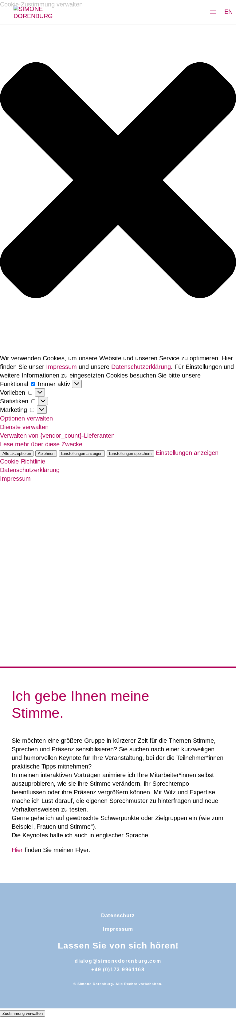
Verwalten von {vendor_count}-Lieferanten (57, 435)
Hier (17, 850)
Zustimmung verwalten (22, 1013)
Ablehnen (46, 453)
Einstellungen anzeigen (81, 453)
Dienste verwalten (24, 427)
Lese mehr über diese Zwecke (41, 444)
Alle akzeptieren (16, 453)
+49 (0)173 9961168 (118, 969)
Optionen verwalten (26, 418)
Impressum (61, 366)
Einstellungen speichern (130, 453)
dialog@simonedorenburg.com (118, 961)
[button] (118, 181)
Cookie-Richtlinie (22, 461)
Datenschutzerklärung (141, 366)
